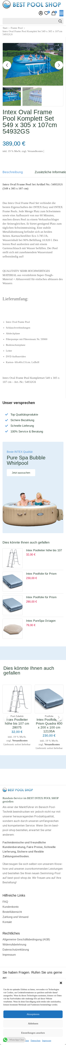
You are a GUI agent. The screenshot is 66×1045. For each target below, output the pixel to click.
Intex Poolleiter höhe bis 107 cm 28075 (44, 551)
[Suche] (60, 21)
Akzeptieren (33, 1014)
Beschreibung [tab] (13, 172)
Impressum (46, 1040)
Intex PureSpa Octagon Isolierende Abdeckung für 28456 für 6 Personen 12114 (43, 621)
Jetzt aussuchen (21, 472)
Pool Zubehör (17, 716)
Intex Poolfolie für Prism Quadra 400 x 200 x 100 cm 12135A (43, 574)
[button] (61, 983)
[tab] (15, 173)
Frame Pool (17, 28)
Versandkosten (35, 151)
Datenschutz (35, 1040)
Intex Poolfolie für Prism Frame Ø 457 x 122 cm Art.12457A (41, 598)
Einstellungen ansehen (33, 1032)
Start (5, 28)
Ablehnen (33, 1023)
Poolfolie (49, 716)
